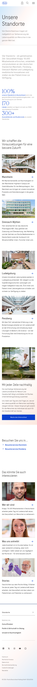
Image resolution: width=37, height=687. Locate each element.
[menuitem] (22, 2)
